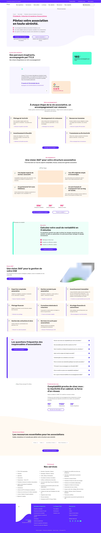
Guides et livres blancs (73, 513)
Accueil (14, 14)
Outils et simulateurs (73, 515)
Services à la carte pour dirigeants (41, 525)
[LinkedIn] (78, 521)
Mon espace (90, 1)
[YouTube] (80, 521)
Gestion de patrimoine (38, 521)
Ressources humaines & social (40, 511)
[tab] (35, 443)
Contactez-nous (81, 1)
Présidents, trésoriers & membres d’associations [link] (33, 14)
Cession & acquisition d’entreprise (41, 523)
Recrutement (56, 511)
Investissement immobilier (39, 513)
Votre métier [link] (20, 14)
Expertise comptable (38, 509)
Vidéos (70, 511)
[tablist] (50, 443)
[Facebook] (73, 521)
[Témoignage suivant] (47, 91)
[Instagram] (75, 521)
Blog (70, 509)
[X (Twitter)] (70, 521)
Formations (36, 518)
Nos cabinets (56, 509)
